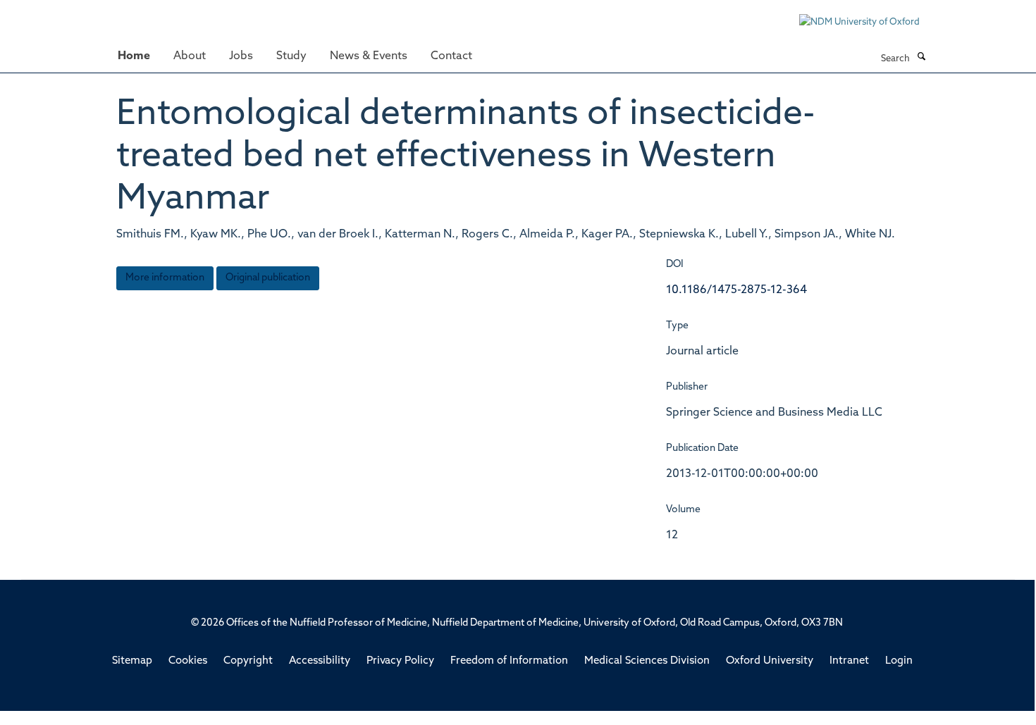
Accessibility (319, 661)
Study (291, 56)
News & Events (368, 56)
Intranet (849, 661)
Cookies (187, 661)
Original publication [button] (268, 278)
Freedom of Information (509, 661)
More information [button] (164, 278)
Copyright (248, 661)
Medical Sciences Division (647, 661)
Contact (451, 56)
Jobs (241, 56)
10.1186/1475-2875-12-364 (736, 290)
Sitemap (132, 661)
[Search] (921, 58)
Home (134, 56)
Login (899, 661)
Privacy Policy (400, 661)
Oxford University (769, 661)
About (189, 56)
